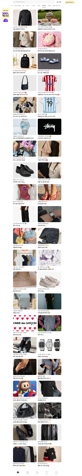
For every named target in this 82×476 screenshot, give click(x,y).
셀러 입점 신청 (56, 5)
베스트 (27, 5)
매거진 (44, 5)
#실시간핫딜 (18, 5)
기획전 (38, 5)
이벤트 (49, 5)
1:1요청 (33, 5)
